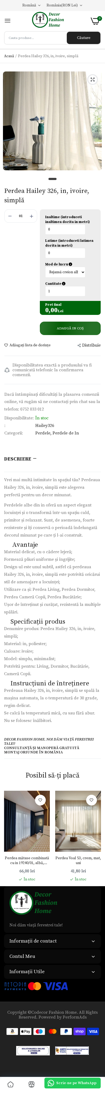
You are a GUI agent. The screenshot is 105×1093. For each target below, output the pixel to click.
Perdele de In (65, 433)
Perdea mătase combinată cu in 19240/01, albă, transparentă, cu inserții (27, 860)
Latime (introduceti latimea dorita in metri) (69, 243)
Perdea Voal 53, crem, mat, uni (78, 860)
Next (94, 836)
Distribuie (91, 345)
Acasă (9, 56)
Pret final (53, 305)
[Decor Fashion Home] (51, 21)
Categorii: (13, 433)
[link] (40, 800)
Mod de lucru (70, 264)
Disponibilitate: (19, 418)
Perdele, (43, 433)
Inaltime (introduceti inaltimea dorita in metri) (67, 219)
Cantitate (70, 283)
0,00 (51, 310)
